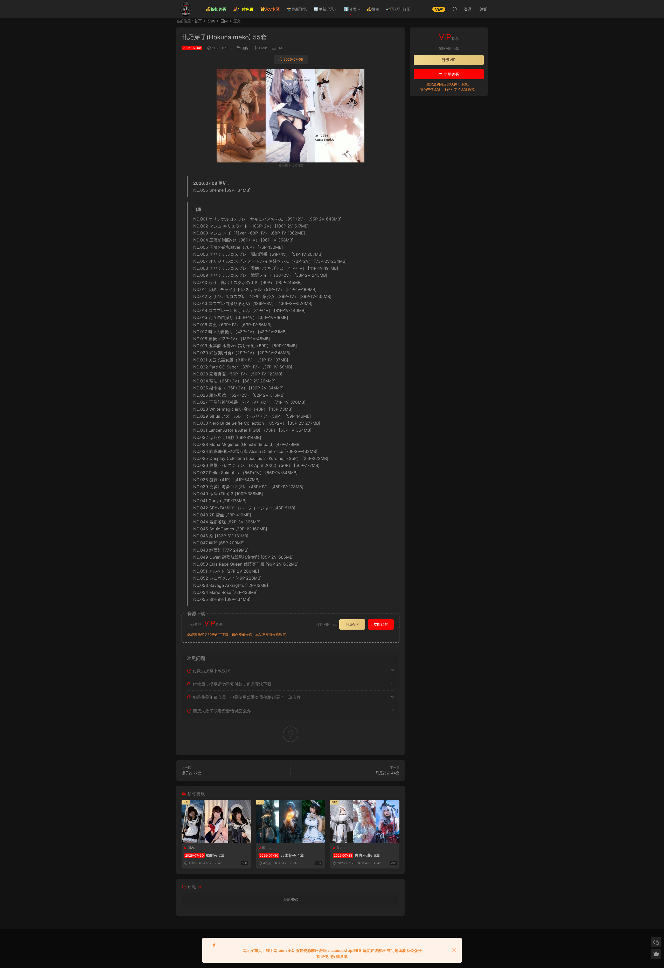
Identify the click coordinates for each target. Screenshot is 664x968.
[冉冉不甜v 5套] (364, 821)
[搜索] (454, 9)
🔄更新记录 (324, 9)
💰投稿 (372, 9)
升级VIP (352, 624)
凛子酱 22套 (191, 773)
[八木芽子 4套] (290, 821)
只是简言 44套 (387, 773)
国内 (245, 48)
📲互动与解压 (398, 9)
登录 (295, 899)
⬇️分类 (350, 9)
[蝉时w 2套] (216, 821)
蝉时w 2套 (205, 855)
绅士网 (185, 9)
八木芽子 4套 (282, 855)
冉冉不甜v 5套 (357, 855)
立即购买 (381, 624)
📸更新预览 (296, 9)
